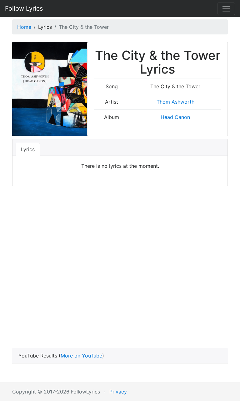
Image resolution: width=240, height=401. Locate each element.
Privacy (118, 391)
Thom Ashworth (175, 102)
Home (24, 27)
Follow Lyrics (24, 8)
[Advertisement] (120, 258)
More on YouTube (81, 355)
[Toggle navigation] (226, 9)
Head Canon (175, 117)
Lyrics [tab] (28, 149)
